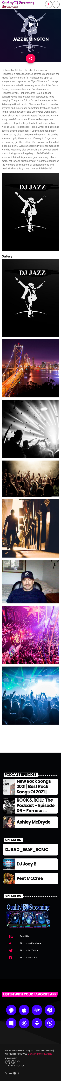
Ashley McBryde (33, 822)
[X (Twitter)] (6, 1073)
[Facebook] (19, 1073)
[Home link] (17, 4)
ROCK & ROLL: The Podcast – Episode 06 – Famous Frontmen (35, 808)
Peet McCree (30, 878)
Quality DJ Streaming (40, 1053)
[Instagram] (14, 1073)
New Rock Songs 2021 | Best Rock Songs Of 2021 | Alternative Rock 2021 (34, 792)
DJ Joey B (26, 864)
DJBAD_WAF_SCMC (26, 850)
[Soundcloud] (10, 1073)
